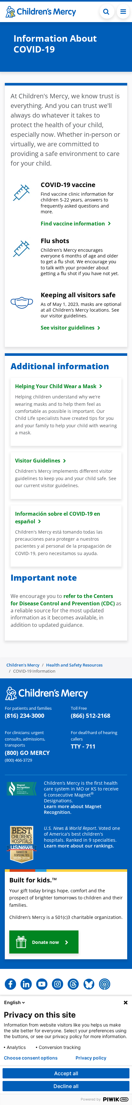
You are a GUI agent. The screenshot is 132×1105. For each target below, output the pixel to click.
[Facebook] (10, 983)
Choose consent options (31, 1057)
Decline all (66, 1086)
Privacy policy (91, 1057)
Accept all (66, 1073)
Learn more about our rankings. (79, 846)
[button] (107, 11)
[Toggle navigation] (123, 11)
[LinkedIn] (26, 983)
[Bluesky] (89, 983)
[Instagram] (57, 983)
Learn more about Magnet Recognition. (73, 809)
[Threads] (73, 983)
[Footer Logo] (46, 692)
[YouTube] (41, 983)
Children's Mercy (22, 665)
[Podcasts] (104, 983)
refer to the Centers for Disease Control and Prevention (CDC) (63, 600)
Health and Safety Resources (74, 665)
